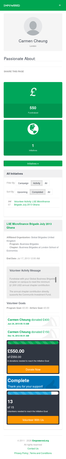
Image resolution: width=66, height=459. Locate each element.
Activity (36, 183)
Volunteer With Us (33, 420)
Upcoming (22, 191)
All (46, 183)
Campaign (23, 183)
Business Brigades (29, 243)
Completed (37, 191)
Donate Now (33, 369)
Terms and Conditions (41, 453)
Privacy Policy (21, 453)
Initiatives (32, 163)
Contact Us (32, 448)
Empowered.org (40, 440)
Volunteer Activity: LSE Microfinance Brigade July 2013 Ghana (32, 203)
